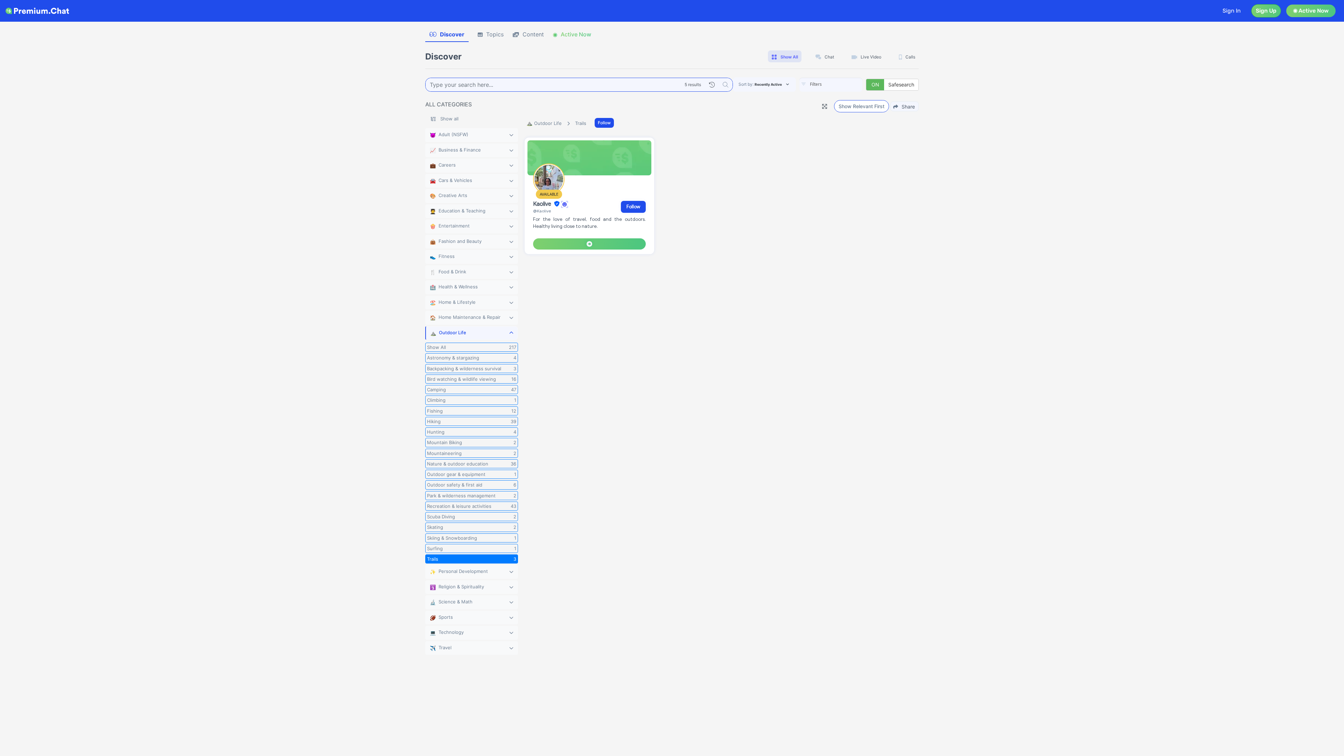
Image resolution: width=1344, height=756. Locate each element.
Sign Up (1266, 10)
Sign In (1232, 10)
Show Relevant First (861, 106)
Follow (604, 122)
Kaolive (543, 204)
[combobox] (830, 85)
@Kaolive (542, 211)
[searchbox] (841, 84)
